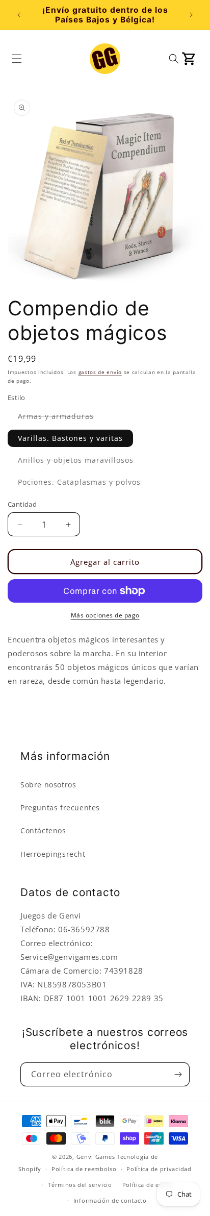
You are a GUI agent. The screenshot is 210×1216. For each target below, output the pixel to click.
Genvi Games (95, 1156)
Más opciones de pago (105, 615)
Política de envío (147, 1184)
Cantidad (22, 504)
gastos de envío (100, 372)
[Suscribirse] (178, 1074)
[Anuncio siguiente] (191, 15)
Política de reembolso (84, 1169)
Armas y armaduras (61, 418)
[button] (16, 58)
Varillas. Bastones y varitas (70, 438)
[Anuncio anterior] (19, 15)
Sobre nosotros (48, 784)
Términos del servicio (80, 1184)
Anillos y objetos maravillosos (81, 462)
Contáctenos (43, 830)
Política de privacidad (158, 1169)
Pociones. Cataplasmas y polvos (84, 484)
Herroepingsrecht (53, 854)
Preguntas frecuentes (60, 807)
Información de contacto (110, 1200)
